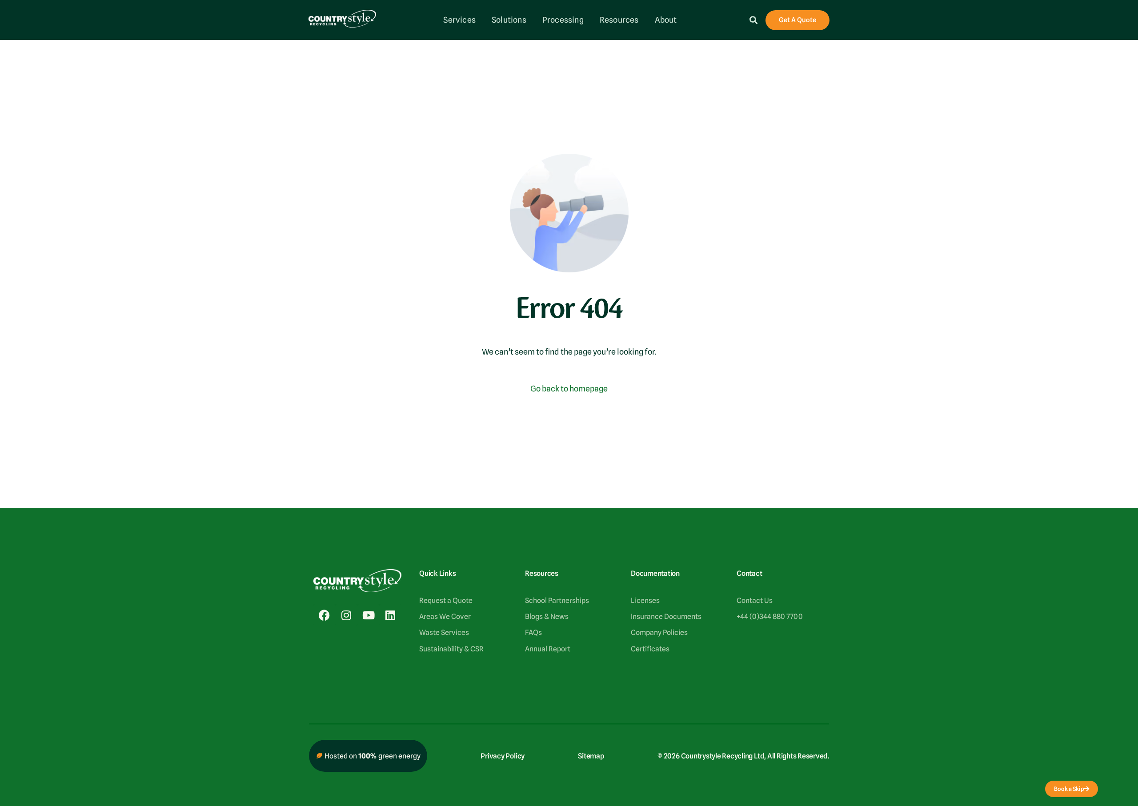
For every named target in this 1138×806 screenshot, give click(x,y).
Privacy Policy (503, 756)
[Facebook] (324, 615)
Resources (619, 19)
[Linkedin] (390, 615)
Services (459, 19)
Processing (563, 19)
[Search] (753, 20)
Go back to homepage (569, 388)
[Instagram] (346, 615)
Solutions (509, 19)
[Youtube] (368, 615)
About (666, 19)
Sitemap (591, 756)
